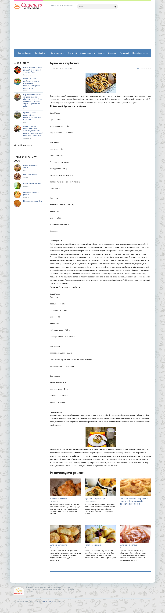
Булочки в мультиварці (95, 498)
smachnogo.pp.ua (49, 601)
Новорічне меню (140, 53)
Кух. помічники (24, 53)
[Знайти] (115, 6)
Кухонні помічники (90, 501)
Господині (124, 53)
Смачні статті (54, 501)
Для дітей (72, 53)
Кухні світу (40, 53)
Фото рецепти (57, 53)
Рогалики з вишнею (94, 545)
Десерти (112, 53)
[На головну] (28, 6)
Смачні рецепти (87, 53)
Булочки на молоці (128, 545)
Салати (101, 53)
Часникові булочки (58, 498)
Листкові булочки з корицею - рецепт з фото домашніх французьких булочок (133, 501)
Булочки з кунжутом (59, 545)
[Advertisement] (82, 31)
